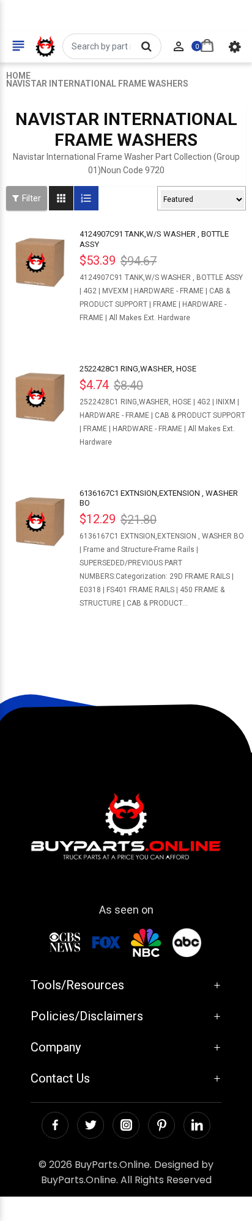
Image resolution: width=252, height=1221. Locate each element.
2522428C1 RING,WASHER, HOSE (138, 368)
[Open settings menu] (235, 46)
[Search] (146, 46)
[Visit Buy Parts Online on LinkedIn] (196, 1125)
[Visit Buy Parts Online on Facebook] (55, 1125)
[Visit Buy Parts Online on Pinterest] (161, 1125)
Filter (31, 198)
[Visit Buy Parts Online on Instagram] (126, 1125)
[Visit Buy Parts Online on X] (90, 1125)
